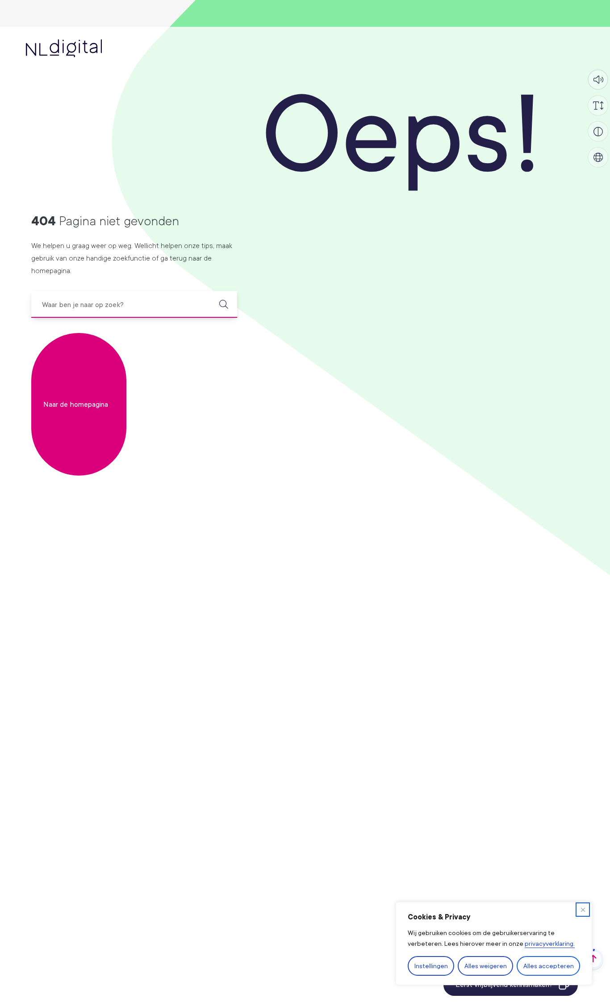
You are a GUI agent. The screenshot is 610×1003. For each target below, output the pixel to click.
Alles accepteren (548, 965)
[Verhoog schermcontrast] (598, 131)
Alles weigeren (485, 965)
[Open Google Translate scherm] (598, 157)
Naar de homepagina (75, 404)
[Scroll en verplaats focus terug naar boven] (593, 959)
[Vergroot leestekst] (598, 105)
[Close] (582, 909)
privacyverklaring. (550, 943)
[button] (598, 79)
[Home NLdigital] (64, 48)
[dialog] (494, 943)
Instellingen (431, 965)
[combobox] (134, 304)
